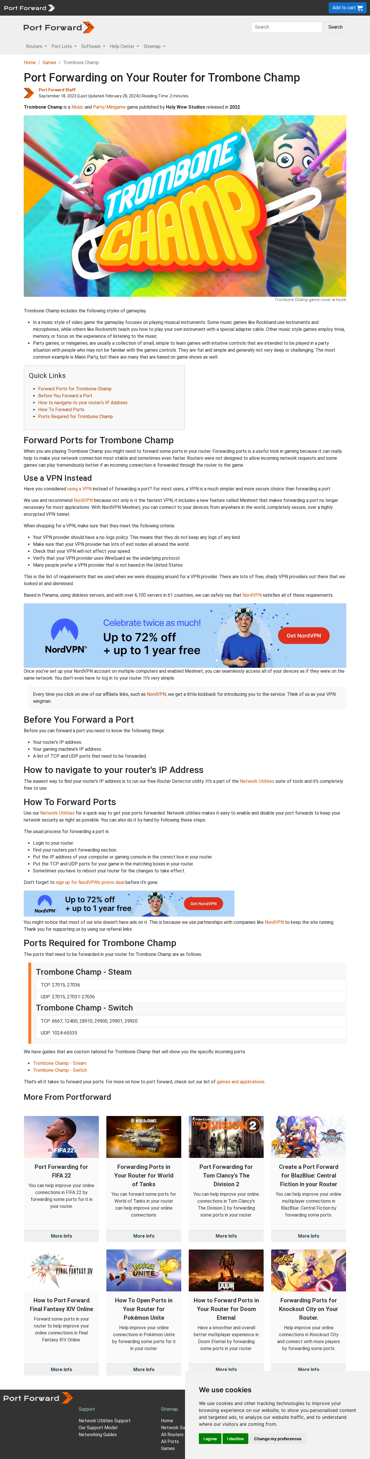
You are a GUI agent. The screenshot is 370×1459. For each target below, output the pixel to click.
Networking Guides (98, 1434)
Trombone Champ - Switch (60, 1070)
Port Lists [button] (62, 46)
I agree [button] (210, 1438)
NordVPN (83, 500)
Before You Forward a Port (65, 395)
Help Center (153, 7)
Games (49, 62)
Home (30, 62)
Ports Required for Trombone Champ (75, 416)
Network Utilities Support (105, 1420)
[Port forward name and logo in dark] (59, 27)
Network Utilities (257, 781)
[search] (195, 7)
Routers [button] (34, 46)
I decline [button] (235, 1438)
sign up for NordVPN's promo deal (90, 882)
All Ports (170, 1441)
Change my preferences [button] (277, 1438)
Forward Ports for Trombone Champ (75, 389)
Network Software (180, 1427)
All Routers (172, 1434)
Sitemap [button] (153, 46)
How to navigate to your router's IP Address (82, 402)
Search (335, 27)
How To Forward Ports (61, 409)
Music (77, 107)
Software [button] (91, 46)
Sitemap (179, 7)
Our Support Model (98, 1427)
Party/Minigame (109, 107)
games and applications (240, 1081)
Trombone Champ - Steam (59, 1063)
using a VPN (79, 489)
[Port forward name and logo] (29, 7)
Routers (79, 7)
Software (127, 7)
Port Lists (102, 7)
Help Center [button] (123, 46)
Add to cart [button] (344, 7)
